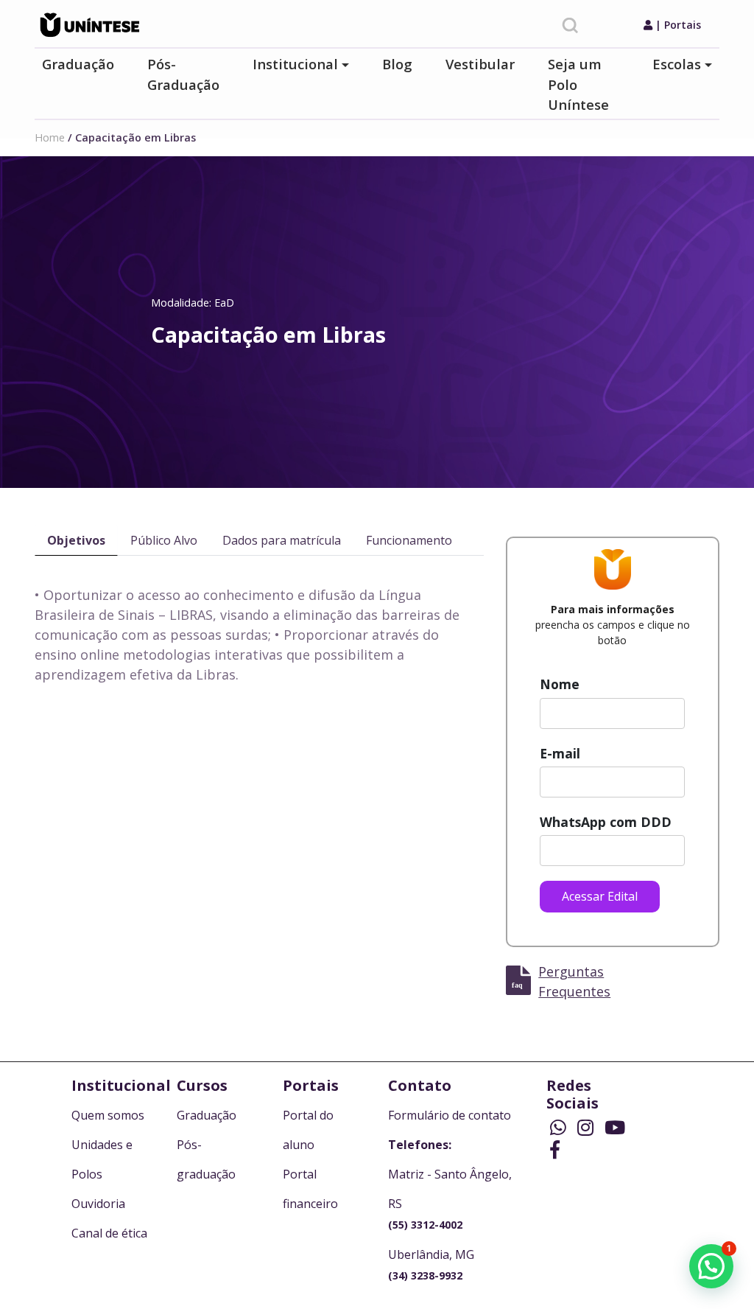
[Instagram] (587, 1129)
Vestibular (480, 64)
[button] (711, 1266)
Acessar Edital (600, 896)
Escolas (676, 64)
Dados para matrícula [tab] (281, 540)
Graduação (78, 64)
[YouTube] (615, 1129)
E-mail (560, 753)
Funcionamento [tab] (409, 540)
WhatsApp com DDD (606, 822)
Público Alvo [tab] (163, 540)
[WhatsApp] (560, 1129)
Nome (559, 684)
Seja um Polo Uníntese (578, 84)
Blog (397, 64)
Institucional (295, 64)
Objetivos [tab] (76, 540)
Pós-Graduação (183, 74)
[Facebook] (555, 1151)
